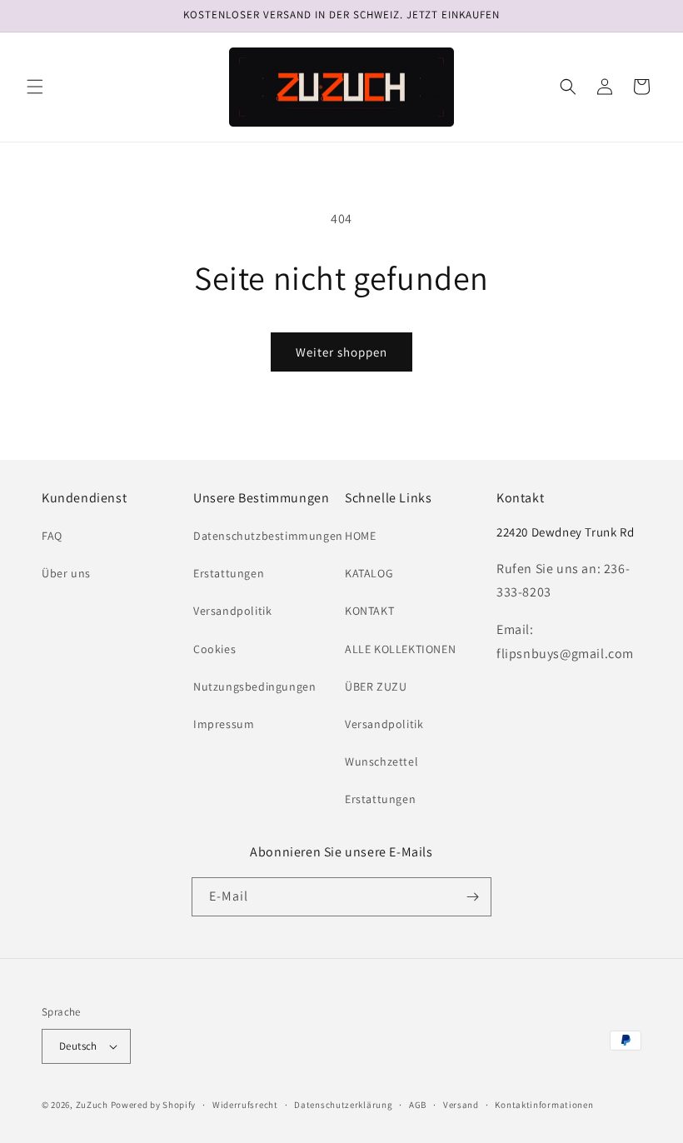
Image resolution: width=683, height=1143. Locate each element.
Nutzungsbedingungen (254, 686)
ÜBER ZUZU (375, 686)
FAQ (52, 535)
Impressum (223, 723)
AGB (417, 1105)
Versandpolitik (232, 610)
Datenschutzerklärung (343, 1105)
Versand (461, 1105)
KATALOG (369, 573)
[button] (35, 86)
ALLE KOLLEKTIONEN (400, 648)
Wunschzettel (381, 761)
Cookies (214, 648)
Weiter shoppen (341, 352)
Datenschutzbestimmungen (268, 535)
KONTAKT (369, 610)
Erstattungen (228, 573)
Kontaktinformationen (544, 1105)
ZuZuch (92, 1105)
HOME (360, 535)
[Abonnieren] (472, 896)
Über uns (66, 573)
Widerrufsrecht (245, 1105)
